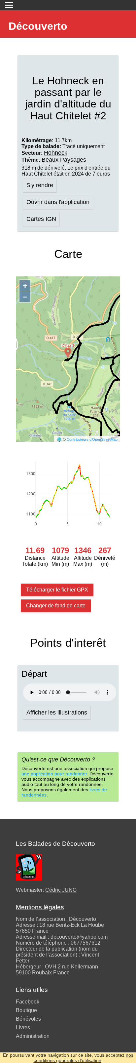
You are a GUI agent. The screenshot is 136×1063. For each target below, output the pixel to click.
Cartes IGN (41, 219)
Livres (23, 1027)
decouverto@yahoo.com (79, 937)
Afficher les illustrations (56, 712)
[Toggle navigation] (9, 5)
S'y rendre (39, 185)
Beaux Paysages (64, 159)
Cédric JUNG (61, 890)
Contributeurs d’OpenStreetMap (92, 439)
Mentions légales (40, 907)
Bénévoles (28, 1019)
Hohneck (55, 152)
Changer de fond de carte (55, 605)
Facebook (27, 1001)
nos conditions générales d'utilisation (83, 1057)
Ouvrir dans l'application (57, 202)
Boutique (26, 1010)
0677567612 (85, 943)
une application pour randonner (54, 773)
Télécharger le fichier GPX (57, 590)
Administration (33, 1036)
